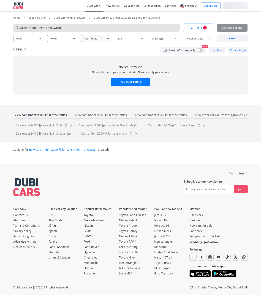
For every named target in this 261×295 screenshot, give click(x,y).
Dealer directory (24, 247)
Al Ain (52, 226)
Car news (195, 231)
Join (240, 189)
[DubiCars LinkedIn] (193, 257)
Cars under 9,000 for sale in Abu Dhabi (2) (108, 125)
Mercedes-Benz (94, 220)
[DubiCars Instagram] (210, 257)
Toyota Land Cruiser (132, 215)
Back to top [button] (236, 173)
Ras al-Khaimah (58, 247)
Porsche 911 (162, 226)
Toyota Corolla (128, 252)
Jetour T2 (160, 215)
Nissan (88, 226)
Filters (200, 27)
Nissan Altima (128, 236)
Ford (87, 241)
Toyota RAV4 (162, 263)
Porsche (89, 273)
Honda (88, 268)
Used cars (196, 215)
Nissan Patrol (128, 220)
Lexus (87, 231)
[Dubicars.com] (26, 187)
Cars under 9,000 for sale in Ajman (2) (175, 125)
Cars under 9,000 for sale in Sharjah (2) (43, 133)
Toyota (88, 215)
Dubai (52, 236)
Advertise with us (24, 241)
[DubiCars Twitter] (235, 257)
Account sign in (23, 236)
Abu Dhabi (55, 220)
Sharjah (53, 252)
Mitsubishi (91, 263)
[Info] (165, 50)
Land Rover (91, 247)
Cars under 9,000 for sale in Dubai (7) (42, 125)
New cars (195, 220)
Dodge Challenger (166, 252)
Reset (232, 38)
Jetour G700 (162, 236)
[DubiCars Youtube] (218, 257)
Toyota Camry (128, 231)
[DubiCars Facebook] (201, 257)
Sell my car (210, 5)
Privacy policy (22, 231)
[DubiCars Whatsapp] (244, 257)
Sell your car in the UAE (205, 236)
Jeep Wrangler (128, 263)
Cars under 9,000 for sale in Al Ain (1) (107, 133)
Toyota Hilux (127, 257)
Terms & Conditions (26, 226)
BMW (87, 236)
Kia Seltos (160, 247)
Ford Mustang (128, 247)
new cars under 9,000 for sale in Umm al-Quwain (63, 150)
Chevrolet (90, 257)
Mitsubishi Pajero (130, 268)
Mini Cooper (162, 268)
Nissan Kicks (162, 231)
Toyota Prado (128, 226)
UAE (51, 215)
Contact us (20, 215)
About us (19, 220)
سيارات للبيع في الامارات (203, 242)
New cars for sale (200, 226)
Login (235, 5)
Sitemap (194, 209)
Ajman (52, 231)
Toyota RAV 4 (127, 241)
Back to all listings (131, 82)
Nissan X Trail (163, 257)
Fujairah (53, 241)
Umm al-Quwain (59, 257)
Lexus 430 (125, 273)
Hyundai (89, 252)
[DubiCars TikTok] (227, 257)
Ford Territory (163, 273)
